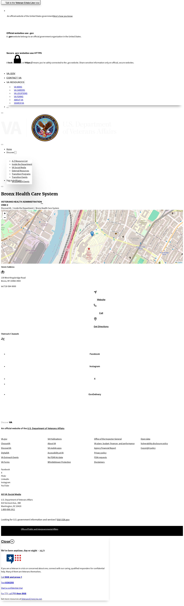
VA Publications (55, 439)
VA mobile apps (55, 448)
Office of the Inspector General (108, 439)
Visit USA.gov (63, 519)
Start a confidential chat (12, 588)
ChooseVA (5, 443)
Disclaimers (99, 462)
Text (7, 582)
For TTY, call (13, 593)
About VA (18, 99)
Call (11, 577)
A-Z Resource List (19, 161)
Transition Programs (21, 174)
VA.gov (10, 73)
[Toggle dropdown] (24, 82)
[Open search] (4, 186)
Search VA (19, 103)
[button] (92, 234)
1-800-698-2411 (8, 509)
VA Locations (20, 93)
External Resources (20, 170)
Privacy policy (100, 452)
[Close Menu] (2, 144)
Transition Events (19, 177)
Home (9, 149)
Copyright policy (148, 448)
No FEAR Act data (55, 457)
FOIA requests (100, 457)
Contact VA (14, 77)
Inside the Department (22, 164)
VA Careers (19, 90)
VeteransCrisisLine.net (31, 599)
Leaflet (179, 262)
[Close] (7, 107)
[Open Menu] (2, 186)
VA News (18, 86)
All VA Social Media (11, 494)
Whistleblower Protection (59, 462)
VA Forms (18, 96)
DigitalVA (5, 452)
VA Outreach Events (20, 181)
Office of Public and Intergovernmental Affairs (39, 529)
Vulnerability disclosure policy (154, 443)
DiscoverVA (6, 448)
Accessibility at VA (56, 452)
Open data (145, 439)
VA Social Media (19, 167)
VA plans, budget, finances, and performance (114, 443)
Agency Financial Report (105, 448)
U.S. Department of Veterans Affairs (45, 428)
